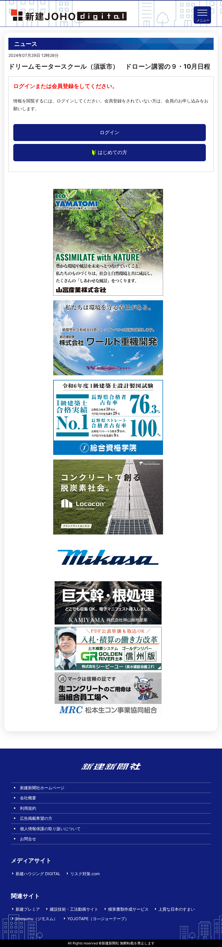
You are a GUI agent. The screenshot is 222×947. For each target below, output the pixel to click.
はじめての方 (112, 152)
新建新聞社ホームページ (42, 787)
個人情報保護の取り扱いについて (50, 828)
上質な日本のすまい (176, 909)
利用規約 (28, 808)
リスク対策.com (85, 873)
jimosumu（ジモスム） (37, 918)
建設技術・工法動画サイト (74, 909)
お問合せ (28, 838)
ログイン (109, 132)
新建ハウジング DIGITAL (38, 873)
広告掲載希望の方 (36, 818)
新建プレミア (28, 909)
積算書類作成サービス (128, 909)
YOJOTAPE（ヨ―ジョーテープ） (98, 918)
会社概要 (28, 797)
